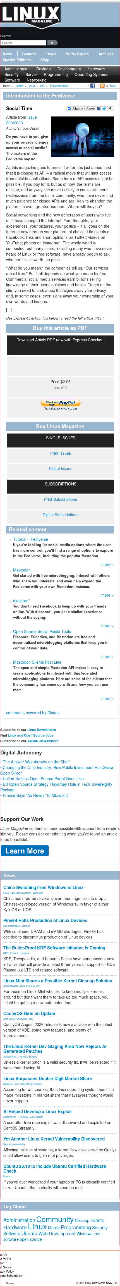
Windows (38, 892)
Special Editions (17, 59)
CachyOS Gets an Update (29, 1013)
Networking (37, 80)
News (7, 53)
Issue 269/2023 (21, 119)
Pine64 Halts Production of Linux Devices (45, 920)
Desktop (7, 1083)
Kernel (24, 985)
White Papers (77, 53)
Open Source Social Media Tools (42, 631)
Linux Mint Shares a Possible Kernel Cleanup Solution (57, 981)
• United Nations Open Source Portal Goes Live (42, 778)
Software (12, 80)
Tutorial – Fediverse (30, 539)
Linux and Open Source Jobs (30, 735)
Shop (44, 59)
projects (25, 953)
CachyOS (21, 1018)
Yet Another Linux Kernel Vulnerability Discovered (54, 1139)
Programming (56, 74)
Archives (106, 53)
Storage (25, 925)
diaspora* (21, 600)
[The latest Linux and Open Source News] (102, 85)
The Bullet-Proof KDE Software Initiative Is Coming (54, 948)
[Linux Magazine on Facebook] (92, 85)
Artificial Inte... (10, 1056)
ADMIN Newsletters (43, 740)
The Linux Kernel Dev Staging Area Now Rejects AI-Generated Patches (55, 1048)
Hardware (15, 1227)
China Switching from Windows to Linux (43, 887)
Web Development (57, 1233)
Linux (6, 892)
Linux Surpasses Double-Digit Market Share (47, 1078)
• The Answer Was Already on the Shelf (34, 762)
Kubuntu (14, 953)
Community (55, 1218)
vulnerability (36, 1116)
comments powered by (32, 712)
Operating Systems (91, 74)
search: (5, 36)
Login (113, 85)
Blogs (51, 53)
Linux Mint (34, 985)
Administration (11, 985)
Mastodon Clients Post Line (37, 662)
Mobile (54, 1227)
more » (107, 564)
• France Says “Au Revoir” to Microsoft (34, 795)
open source (31, 1239)
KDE (5, 953)
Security (32, 1056)
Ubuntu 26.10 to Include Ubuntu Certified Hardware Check (54, 1168)
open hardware (11, 925)
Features (29, 53)
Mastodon (22, 570)
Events (97, 1220)
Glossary (10, 1283)
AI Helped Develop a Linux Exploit (37, 1111)
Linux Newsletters (41, 729)
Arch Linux (9, 1018)
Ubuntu (7, 1176)
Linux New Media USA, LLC (101, 1283)
